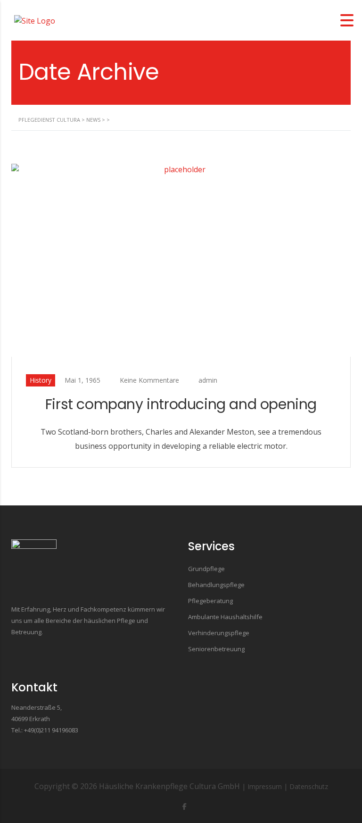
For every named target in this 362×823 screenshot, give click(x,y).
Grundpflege (206, 568)
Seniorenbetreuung (216, 649)
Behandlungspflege (216, 584)
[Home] (34, 20)
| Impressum (262, 786)
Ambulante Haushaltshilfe (225, 617)
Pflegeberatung (210, 600)
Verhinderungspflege (218, 633)
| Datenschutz (306, 786)
